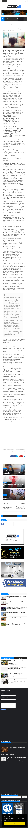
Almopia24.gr (5, 447)
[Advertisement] (14, 642)
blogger (19, 516)
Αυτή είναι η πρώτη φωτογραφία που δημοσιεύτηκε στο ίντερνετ (14, 497)
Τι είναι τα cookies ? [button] (8, 820)
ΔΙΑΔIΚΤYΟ (8, 24)
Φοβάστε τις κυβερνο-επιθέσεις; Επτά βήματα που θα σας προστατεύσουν (13, 485)
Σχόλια (20, 658)
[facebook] (25, 1)
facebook (25, 516)
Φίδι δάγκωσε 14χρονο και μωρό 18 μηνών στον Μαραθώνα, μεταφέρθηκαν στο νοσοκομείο (17, 662)
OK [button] (14, 823)
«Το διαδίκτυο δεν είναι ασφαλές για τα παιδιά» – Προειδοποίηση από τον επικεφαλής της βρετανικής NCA (13, 472)
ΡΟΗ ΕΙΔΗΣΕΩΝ (7, 658)
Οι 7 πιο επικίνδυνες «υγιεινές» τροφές (17, 747)
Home (4, 24)
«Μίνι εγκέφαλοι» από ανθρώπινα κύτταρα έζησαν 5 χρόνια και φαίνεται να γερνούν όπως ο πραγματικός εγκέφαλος (16, 608)
